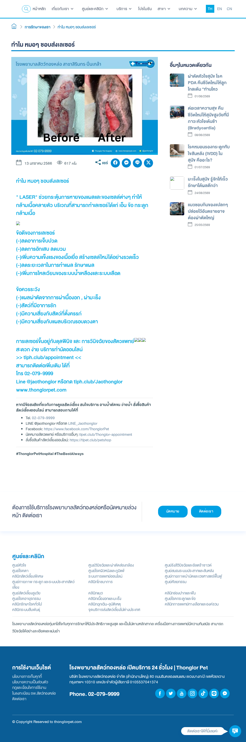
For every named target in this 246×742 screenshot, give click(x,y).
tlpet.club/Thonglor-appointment (105, 434)
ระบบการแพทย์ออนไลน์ (105, 576)
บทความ (186, 9)
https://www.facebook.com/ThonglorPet (76, 429)
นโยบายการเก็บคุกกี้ (27, 676)
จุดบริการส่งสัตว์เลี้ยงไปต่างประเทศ (114, 609)
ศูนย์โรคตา (20, 570)
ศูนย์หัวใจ (19, 565)
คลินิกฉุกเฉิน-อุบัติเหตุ (104, 604)
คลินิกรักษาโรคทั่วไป (27, 604)
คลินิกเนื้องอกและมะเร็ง (104, 598)
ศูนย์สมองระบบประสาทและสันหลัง (189, 570)
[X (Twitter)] (148, 163)
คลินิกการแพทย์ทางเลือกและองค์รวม (192, 604)
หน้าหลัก (39, 9)
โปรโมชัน (145, 9)
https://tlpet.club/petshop (90, 440)
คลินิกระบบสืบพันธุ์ (26, 609)
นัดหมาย (172, 511)
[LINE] (137, 163)
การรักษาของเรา (37, 27)
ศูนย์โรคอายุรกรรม (26, 598)
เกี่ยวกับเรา (61, 9)
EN (219, 9)
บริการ (122, 9)
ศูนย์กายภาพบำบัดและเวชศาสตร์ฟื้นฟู (193, 576)
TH (210, 9)
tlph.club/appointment (49, 357)
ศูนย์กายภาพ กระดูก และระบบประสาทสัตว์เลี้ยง (43, 585)
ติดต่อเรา (206, 511)
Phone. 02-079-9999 (94, 694)
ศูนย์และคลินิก (93, 9)
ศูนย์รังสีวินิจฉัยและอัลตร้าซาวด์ (188, 565)
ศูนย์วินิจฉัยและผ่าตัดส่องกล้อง (111, 565)
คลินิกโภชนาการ (100, 582)
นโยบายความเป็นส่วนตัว (30, 682)
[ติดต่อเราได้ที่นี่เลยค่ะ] (235, 731)
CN (229, 9)
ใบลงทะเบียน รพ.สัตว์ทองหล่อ (34, 693)
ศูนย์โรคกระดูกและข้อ (180, 598)
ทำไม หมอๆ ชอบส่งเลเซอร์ (77, 27)
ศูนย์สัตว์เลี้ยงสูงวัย (26, 593)
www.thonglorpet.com (41, 390)
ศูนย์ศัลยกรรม (175, 582)
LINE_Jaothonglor (82, 423)
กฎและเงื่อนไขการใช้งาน (29, 687)
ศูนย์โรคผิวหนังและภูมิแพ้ (106, 570)
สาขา (162, 9)
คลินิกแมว (95, 593)
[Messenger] (126, 163)
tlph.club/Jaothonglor (98, 381)
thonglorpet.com (68, 721)
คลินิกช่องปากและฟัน (180, 593)
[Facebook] (115, 163)
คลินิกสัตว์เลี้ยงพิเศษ (27, 576)
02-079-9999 (43, 418)
